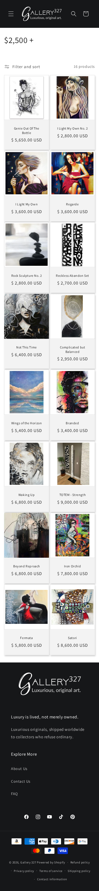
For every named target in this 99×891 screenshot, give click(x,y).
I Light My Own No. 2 (72, 128)
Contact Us (21, 781)
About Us (19, 768)
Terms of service (50, 871)
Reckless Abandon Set (72, 275)
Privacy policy (24, 871)
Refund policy (80, 862)
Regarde (72, 204)
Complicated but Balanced (72, 349)
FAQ (14, 793)
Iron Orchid (72, 566)
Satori (72, 638)
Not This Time (26, 347)
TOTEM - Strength (72, 495)
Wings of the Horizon (26, 423)
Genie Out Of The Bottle (26, 130)
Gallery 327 (28, 862)
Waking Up (26, 495)
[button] (11, 14)
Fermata (26, 638)
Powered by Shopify (51, 862)
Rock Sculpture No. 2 (26, 275)
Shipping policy (79, 871)
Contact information (52, 879)
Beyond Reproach (26, 566)
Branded (72, 423)
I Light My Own (26, 204)
